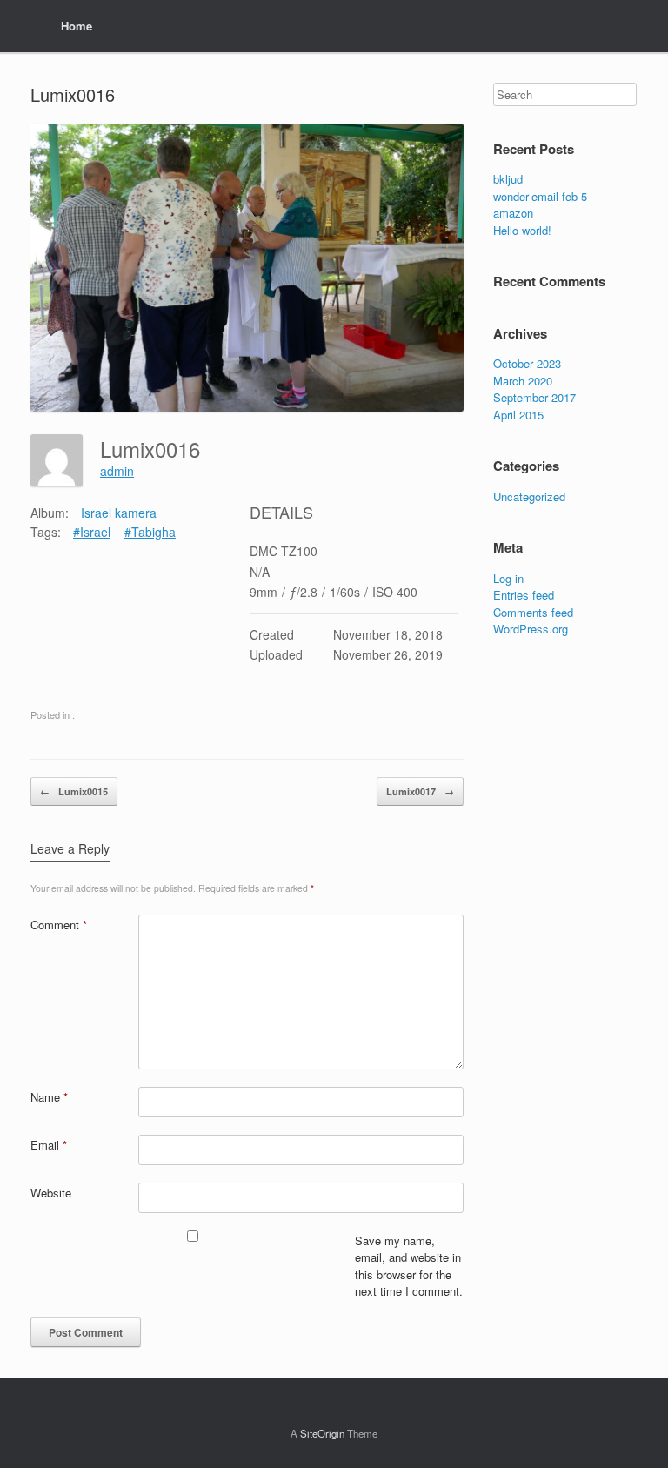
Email (48, 1144)
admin (117, 470)
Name (49, 1097)
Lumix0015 (74, 791)
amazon (513, 212)
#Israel (91, 531)
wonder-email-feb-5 (540, 196)
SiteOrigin (322, 1433)
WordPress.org (530, 628)
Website (50, 1192)
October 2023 (527, 363)
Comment (58, 924)
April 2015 (518, 414)
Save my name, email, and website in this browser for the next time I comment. (409, 1266)
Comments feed (533, 612)
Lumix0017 (420, 791)
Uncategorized (529, 496)
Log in (508, 578)
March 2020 (522, 380)
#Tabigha (150, 531)
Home (76, 25)
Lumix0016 (72, 94)
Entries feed (523, 595)
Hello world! (522, 230)
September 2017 (534, 397)
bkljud (508, 179)
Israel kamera (119, 512)
